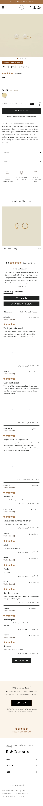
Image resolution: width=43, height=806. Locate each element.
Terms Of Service (8, 796)
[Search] (31, 7)
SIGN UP (21, 703)
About (9, 759)
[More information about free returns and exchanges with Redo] (39, 104)
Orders (9, 765)
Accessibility (6, 794)
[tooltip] (29, 269)
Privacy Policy (20, 794)
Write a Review (26, 304)
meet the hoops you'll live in (21, 2)
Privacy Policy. (30, 711)
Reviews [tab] (8, 292)
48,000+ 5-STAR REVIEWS (21, 732)
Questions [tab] (19, 292)
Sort (21, 312)
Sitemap (22, 796)
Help (8, 772)
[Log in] (35, 7)
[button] (17, 58)
